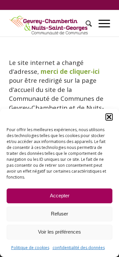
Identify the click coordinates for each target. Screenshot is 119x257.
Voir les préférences (59, 232)
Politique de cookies (30, 247)
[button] (109, 117)
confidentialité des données (79, 247)
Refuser (59, 213)
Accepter (59, 195)
